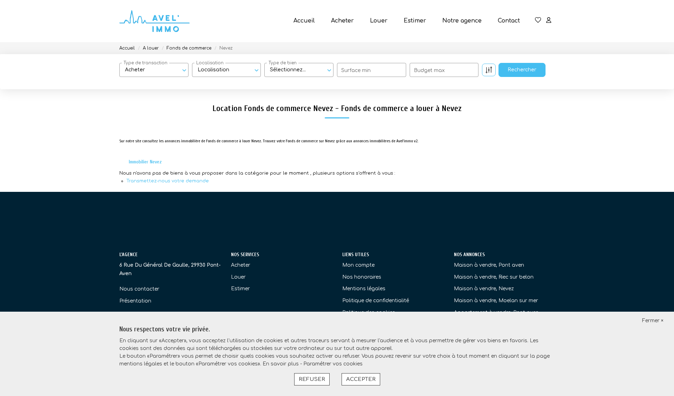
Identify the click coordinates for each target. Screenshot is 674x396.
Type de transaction (145, 62)
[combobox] (154, 70)
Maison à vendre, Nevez (484, 288)
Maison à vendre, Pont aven (489, 265)
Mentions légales (363, 288)
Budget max (429, 70)
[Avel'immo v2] (154, 21)
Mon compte (358, 265)
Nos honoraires (361, 277)
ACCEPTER (361, 379)
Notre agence (462, 21)
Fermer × (652, 320)
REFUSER (312, 379)
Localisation (210, 62)
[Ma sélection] (538, 21)
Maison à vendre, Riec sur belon (494, 277)
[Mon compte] (548, 21)
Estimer (415, 21)
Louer (379, 21)
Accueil (304, 21)
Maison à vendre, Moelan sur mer (496, 300)
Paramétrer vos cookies (333, 363)
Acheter (342, 21)
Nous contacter (139, 289)
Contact (509, 21)
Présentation (135, 301)
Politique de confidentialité (375, 300)
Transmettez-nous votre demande (167, 180)
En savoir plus (281, 363)
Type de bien (283, 62)
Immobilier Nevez (145, 162)
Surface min (356, 70)
